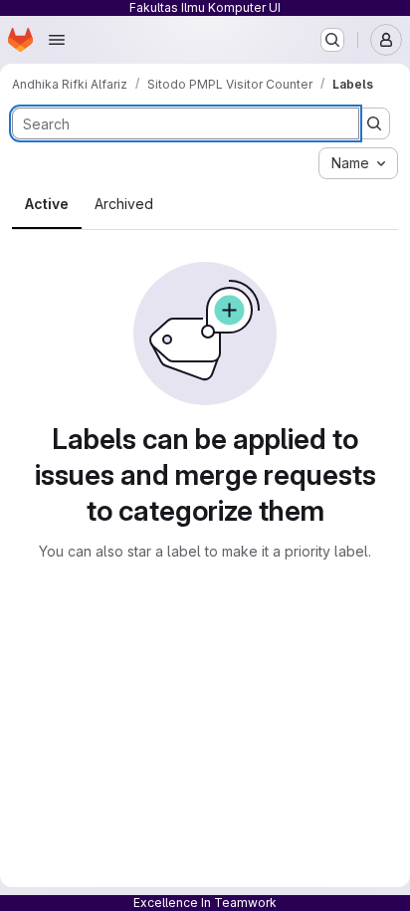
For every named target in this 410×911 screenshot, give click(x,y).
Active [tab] (47, 203)
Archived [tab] (124, 203)
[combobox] (358, 163)
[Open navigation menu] (57, 40)
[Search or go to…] (332, 40)
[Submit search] (374, 123)
